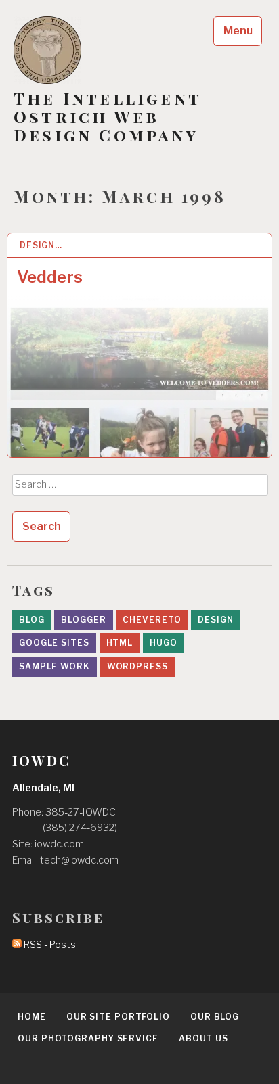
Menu (238, 30)
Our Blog (214, 1017)
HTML (119, 643)
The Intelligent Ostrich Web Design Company (107, 116)
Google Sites (54, 643)
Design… (41, 245)
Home (32, 1017)
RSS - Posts (49, 945)
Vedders (50, 277)
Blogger (83, 620)
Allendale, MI (43, 788)
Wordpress (137, 666)
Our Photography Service (88, 1038)
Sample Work (54, 666)
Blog (32, 620)
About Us (203, 1038)
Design (215, 620)
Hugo (163, 643)
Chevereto (152, 620)
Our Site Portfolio (118, 1017)
